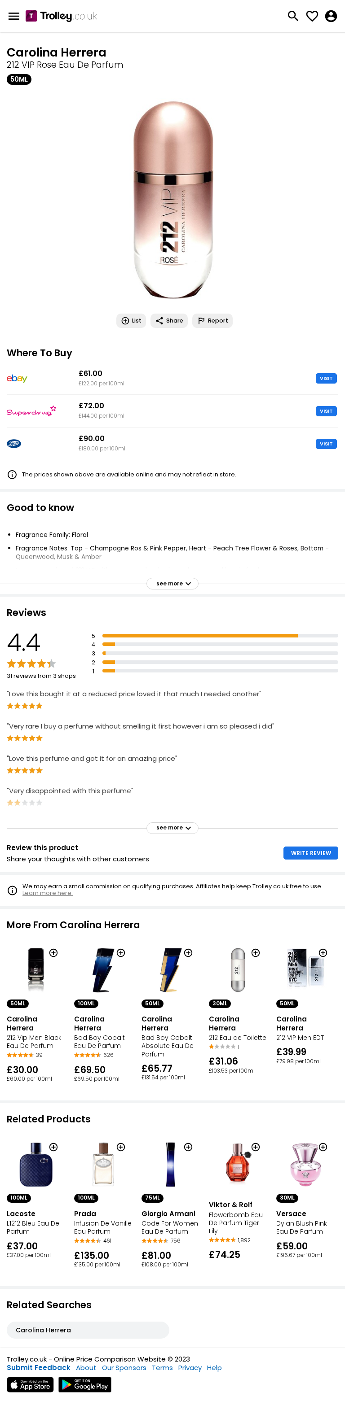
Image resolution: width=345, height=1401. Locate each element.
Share (174, 320)
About (86, 1367)
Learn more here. (47, 893)
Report (218, 320)
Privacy (190, 1367)
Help (214, 1367)
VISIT (326, 378)
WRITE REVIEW (311, 853)
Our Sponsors (124, 1367)
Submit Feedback (39, 1367)
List (137, 320)
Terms (162, 1367)
